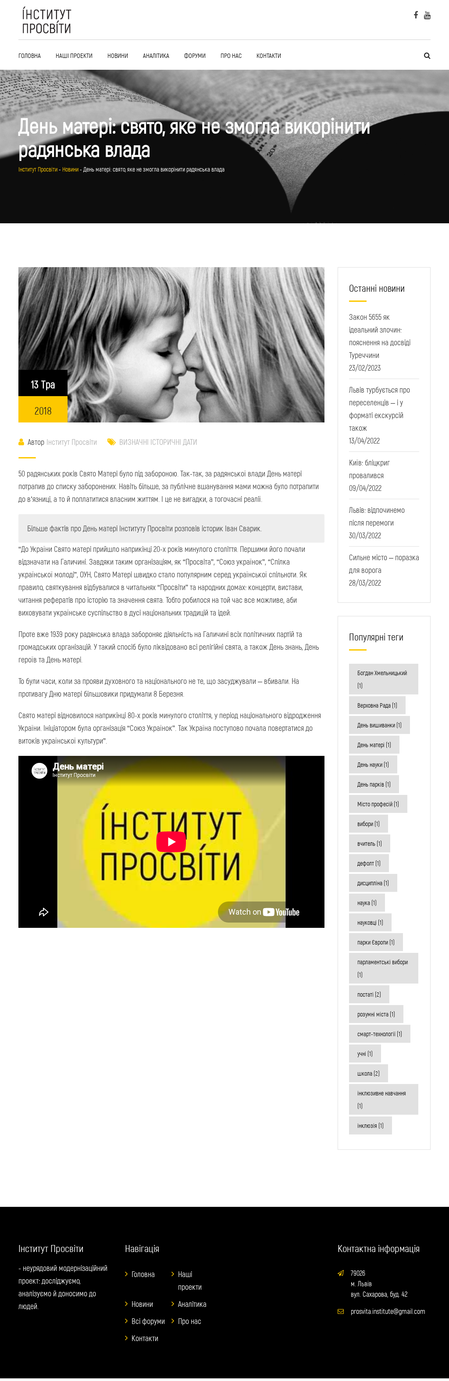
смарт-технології (379, 1034)
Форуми (195, 55)
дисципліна (373, 883)
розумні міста (376, 1014)
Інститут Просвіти (71, 442)
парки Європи (376, 942)
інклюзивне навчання (381, 1099)
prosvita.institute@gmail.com (388, 1311)
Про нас (231, 55)
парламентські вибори (382, 968)
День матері (374, 744)
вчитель (369, 843)
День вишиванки (379, 725)
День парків (374, 784)
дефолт (369, 863)
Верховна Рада (377, 705)
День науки (373, 764)
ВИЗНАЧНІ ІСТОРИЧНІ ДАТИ (158, 442)
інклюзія (370, 1125)
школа (368, 1073)
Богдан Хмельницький (382, 679)
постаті (369, 994)
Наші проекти (74, 55)
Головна (29, 55)
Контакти (269, 55)
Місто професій (378, 804)
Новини (117, 55)
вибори (368, 823)
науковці (370, 922)
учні (365, 1053)
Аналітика (156, 55)
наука (367, 902)
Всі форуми (148, 1321)
